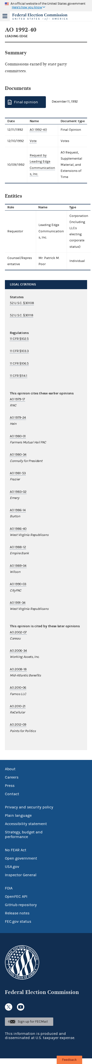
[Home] (39, 16)
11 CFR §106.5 (19, 364)
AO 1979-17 (17, 399)
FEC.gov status (18, 921)
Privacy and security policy (29, 807)
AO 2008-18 (18, 669)
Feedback (69, 1060)
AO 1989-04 (18, 566)
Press (9, 785)
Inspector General (20, 875)
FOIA (9, 888)
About (10, 769)
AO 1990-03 (18, 584)
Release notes (17, 913)
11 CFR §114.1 (18, 376)
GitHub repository (21, 905)
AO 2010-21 (18, 706)
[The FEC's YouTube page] (20, 1007)
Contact (12, 794)
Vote (33, 141)
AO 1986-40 (18, 529)
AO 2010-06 (18, 688)
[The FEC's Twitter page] (8, 1007)
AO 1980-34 (18, 455)
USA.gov (12, 866)
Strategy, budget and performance (24, 834)
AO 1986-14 (18, 510)
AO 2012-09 (18, 725)
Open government (21, 858)
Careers (11, 777)
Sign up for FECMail (33, 1022)
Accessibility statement (26, 824)
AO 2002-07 (18, 632)
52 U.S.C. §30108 (22, 303)
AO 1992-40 (38, 130)
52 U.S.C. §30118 (21, 315)
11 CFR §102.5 (19, 339)
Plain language (18, 815)
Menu (5, 16)
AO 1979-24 (18, 418)
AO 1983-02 (18, 492)
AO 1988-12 (18, 547)
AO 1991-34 (18, 603)
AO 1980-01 (18, 436)
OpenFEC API (16, 896)
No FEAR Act (15, 850)
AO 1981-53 (18, 473)
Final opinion (26, 102)
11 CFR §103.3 (19, 351)
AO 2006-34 (18, 651)
